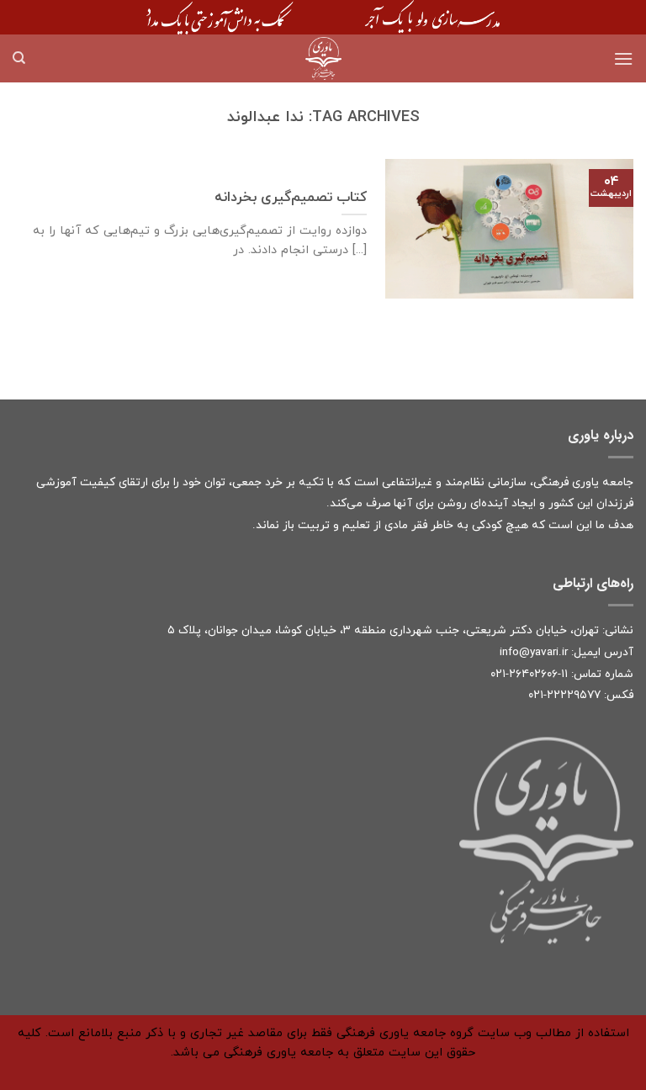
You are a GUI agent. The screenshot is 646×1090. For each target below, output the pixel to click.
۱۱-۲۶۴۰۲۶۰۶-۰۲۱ (529, 674)
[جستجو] (19, 58)
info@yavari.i (532, 652)
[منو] (623, 58)
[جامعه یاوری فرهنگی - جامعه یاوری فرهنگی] (323, 58)
